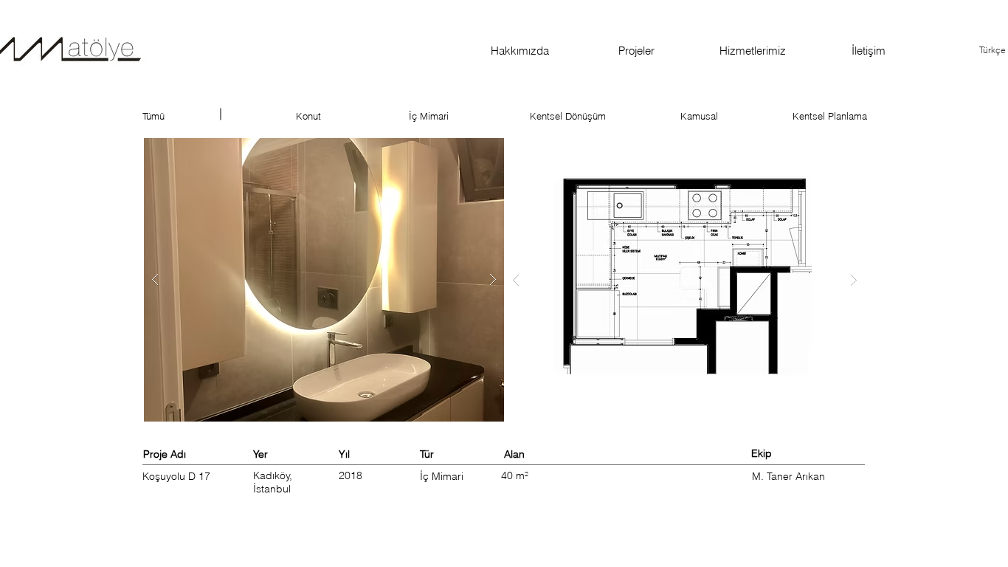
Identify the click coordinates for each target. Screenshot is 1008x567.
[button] (324, 280)
